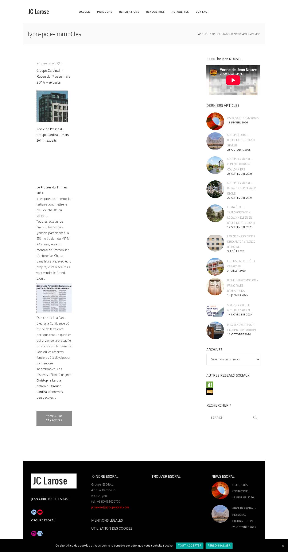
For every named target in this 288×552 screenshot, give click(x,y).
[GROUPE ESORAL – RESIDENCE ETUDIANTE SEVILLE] (215, 141)
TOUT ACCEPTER (189, 545)
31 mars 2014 (45, 63)
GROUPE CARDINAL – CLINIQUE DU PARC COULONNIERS (240, 164)
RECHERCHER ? (218, 405)
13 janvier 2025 (237, 295)
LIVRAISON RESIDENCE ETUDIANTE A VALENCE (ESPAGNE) (241, 241)
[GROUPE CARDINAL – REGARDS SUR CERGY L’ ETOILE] (215, 189)
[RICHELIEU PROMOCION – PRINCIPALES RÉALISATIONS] (215, 286)
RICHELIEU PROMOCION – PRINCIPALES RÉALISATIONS (242, 285)
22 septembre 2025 (240, 198)
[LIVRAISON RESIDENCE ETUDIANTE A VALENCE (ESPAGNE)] (215, 243)
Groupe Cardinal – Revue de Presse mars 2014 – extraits (53, 76)
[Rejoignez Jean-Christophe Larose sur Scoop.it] (233, 385)
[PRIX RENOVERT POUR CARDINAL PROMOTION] (215, 330)
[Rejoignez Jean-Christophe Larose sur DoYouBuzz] (233, 391)
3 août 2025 (235, 251)
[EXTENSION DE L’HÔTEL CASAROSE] (215, 267)
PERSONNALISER (219, 545)
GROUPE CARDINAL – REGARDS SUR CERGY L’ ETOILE (241, 188)
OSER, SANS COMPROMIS (243, 118)
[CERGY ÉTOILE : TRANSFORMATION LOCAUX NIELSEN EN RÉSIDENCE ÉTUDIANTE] (215, 213)
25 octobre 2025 (239, 150)
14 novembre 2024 (239, 314)
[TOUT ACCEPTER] (283, 546)
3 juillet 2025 (236, 270)
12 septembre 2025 (240, 227)
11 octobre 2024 (239, 334)
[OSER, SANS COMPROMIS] (215, 121)
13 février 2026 (237, 122)
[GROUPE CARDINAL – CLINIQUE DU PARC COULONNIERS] (215, 165)
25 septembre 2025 (240, 174)
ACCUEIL (203, 34)
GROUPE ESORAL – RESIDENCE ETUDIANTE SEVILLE (241, 140)
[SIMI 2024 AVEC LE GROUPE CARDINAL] (215, 310)
